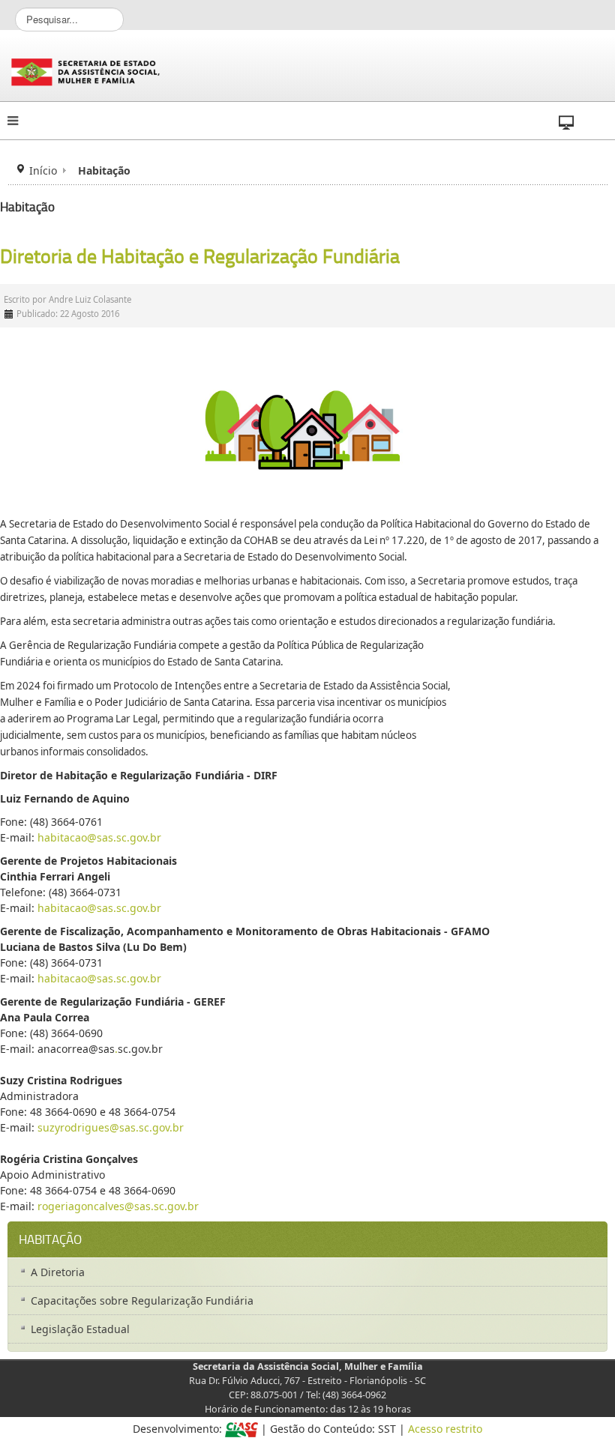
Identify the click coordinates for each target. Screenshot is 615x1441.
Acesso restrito (445, 1429)
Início (43, 170)
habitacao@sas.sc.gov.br (99, 837)
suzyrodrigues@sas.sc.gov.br (111, 1127)
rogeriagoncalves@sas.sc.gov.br (118, 1206)
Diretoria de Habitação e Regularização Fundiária (200, 256)
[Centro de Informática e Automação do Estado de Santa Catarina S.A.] (241, 1429)
